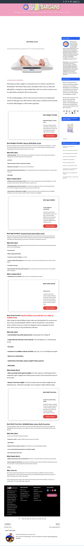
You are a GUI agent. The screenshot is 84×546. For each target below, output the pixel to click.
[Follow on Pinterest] (53, 490)
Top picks (36, 489)
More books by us (24, 497)
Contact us (36, 493)
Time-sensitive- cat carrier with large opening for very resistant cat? (70, 169)
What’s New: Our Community (70, 143)
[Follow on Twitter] (50, 490)
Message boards (24, 493)
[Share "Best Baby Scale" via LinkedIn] (35, 518)
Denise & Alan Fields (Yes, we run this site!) (17, 48)
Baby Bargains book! (25, 495)
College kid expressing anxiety (68, 159)
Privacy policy (37, 495)
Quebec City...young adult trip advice (70, 165)
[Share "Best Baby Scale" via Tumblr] (30, 518)
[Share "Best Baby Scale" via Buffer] (37, 518)
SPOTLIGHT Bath (39, 48)
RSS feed (36, 498)
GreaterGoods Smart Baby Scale (33, 233)
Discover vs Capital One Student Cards (70, 150)
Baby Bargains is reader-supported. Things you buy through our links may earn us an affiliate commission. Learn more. (42, 12)
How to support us (24, 491)
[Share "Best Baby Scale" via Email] (42, 518)
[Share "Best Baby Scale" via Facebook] (23, 518)
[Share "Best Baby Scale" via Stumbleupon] (40, 518)
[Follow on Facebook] (48, 490)
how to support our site (71, 59)
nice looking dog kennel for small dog (70, 153)
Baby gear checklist (38, 491)
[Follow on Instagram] (55, 490)
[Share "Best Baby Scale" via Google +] (28, 518)
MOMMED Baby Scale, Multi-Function (36, 424)
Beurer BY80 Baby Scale (32, 143)
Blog (21, 498)
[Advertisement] (42, 25)
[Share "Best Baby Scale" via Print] (45, 518)
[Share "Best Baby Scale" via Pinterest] (32, 518)
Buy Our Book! (52, 495)
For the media (23, 500)
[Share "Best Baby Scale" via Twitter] (25, 518)
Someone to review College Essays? (69, 156)
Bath (34, 48)
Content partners (37, 500)
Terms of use (37, 496)
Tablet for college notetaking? (68, 162)
